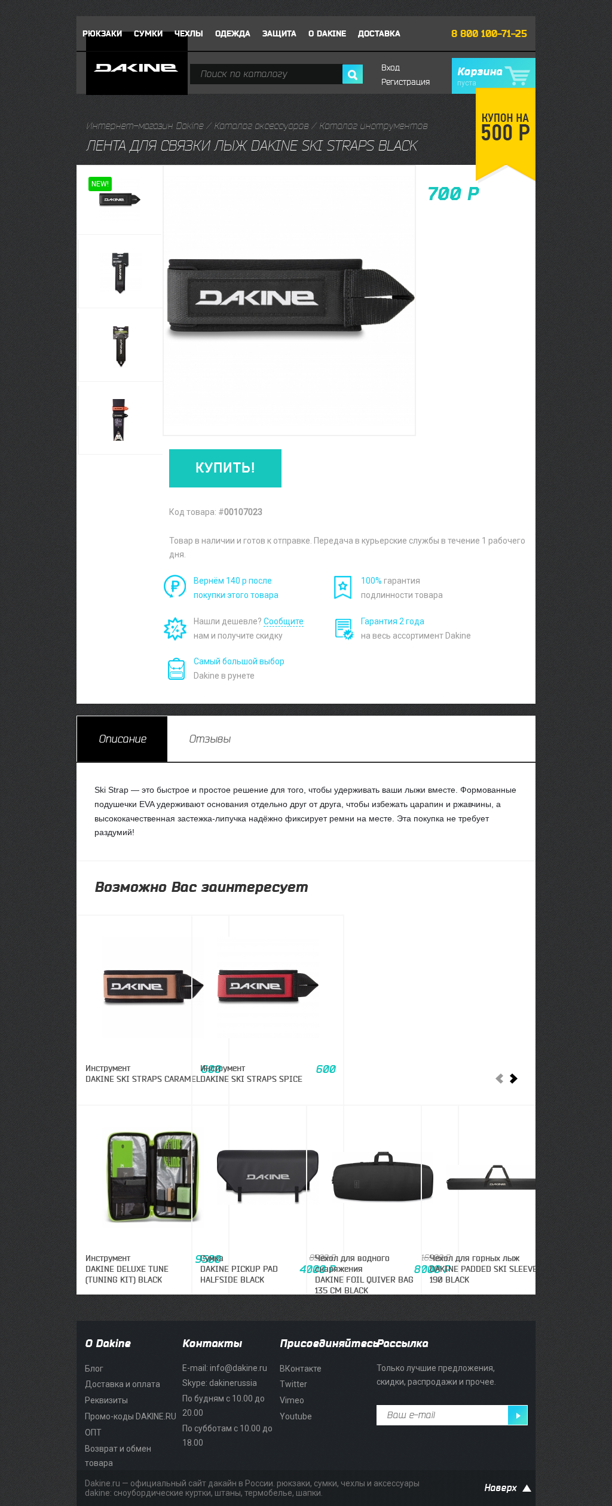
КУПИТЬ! (225, 468)
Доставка (379, 33)
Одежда (232, 33)
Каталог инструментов (373, 126)
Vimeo (292, 1400)
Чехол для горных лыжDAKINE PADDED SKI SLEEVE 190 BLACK (483, 1269)
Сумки (148, 33)
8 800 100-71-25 (489, 34)
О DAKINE (327, 33)
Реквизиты (106, 1400)
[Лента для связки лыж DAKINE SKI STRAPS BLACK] (119, 200)
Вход (390, 68)
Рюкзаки (102, 33)
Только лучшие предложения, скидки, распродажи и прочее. (436, 1375)
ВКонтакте (301, 1368)
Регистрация (405, 82)
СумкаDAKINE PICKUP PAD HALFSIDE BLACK (239, 1269)
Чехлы (189, 33)
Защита (279, 33)
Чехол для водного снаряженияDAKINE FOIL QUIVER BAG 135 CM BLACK (364, 1274)
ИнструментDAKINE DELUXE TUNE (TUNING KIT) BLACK (127, 1269)
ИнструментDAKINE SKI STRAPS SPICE (251, 1074)
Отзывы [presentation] (209, 739)
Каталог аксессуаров (261, 126)
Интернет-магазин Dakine (144, 126)
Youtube (296, 1416)
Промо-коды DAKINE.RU (130, 1416)
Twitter (293, 1384)
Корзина (479, 76)
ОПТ (93, 1432)
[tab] (122, 739)
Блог (94, 1368)
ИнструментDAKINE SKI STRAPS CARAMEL (142, 1074)
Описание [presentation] (122, 739)
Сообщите (284, 621)
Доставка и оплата (122, 1384)
